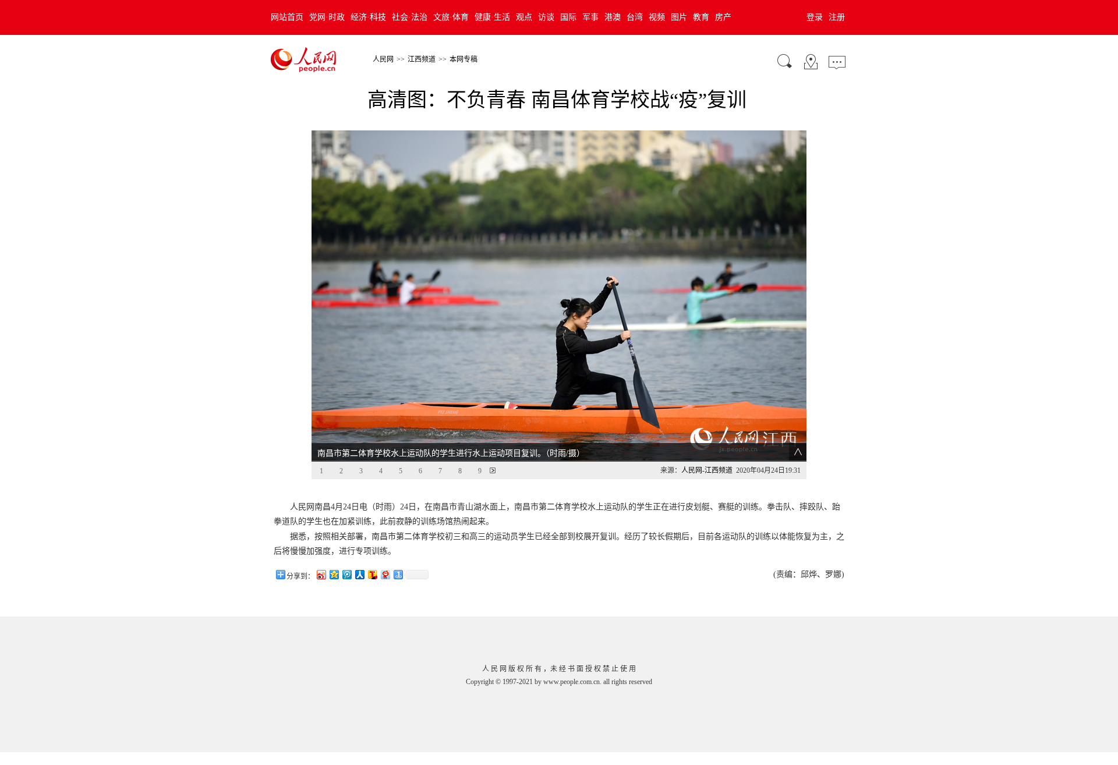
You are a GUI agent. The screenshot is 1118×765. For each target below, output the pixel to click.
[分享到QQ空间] (333, 574)
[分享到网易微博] (384, 574)
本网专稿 (463, 59)
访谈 (546, 17)
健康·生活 (492, 17)
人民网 (383, 59)
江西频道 (422, 59)
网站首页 (287, 17)
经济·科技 (368, 17)
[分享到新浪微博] (320, 574)
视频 (657, 17)
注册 (837, 17)
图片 (679, 17)
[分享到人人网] (359, 574)
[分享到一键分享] (397, 574)
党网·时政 (327, 17)
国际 (568, 17)
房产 (723, 17)
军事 (590, 17)
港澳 (612, 17)
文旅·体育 (451, 17)
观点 (524, 17)
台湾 (635, 17)
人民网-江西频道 (707, 470)
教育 (701, 17)
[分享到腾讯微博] (346, 574)
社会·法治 (409, 17)
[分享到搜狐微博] (372, 574)
